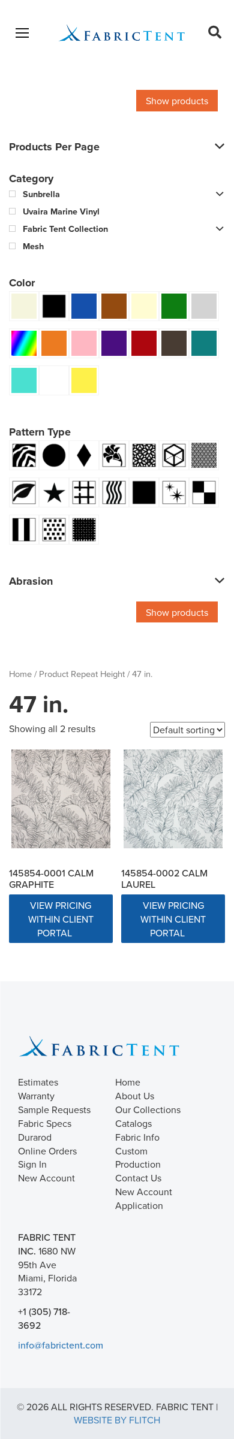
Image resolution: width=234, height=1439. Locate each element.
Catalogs (133, 1123)
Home (20, 673)
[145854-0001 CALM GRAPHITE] (61, 799)
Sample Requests (54, 1109)
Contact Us (138, 1177)
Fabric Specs (44, 1123)
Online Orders (47, 1150)
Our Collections (148, 1109)
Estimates (38, 1082)
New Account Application (143, 1198)
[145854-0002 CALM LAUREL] (173, 799)
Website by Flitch (117, 1419)
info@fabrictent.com (60, 1345)
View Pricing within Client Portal (61, 919)
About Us (134, 1095)
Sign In (32, 1164)
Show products (177, 100)
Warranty (36, 1095)
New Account (46, 1177)
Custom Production (138, 1157)
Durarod (35, 1137)
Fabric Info (137, 1137)
